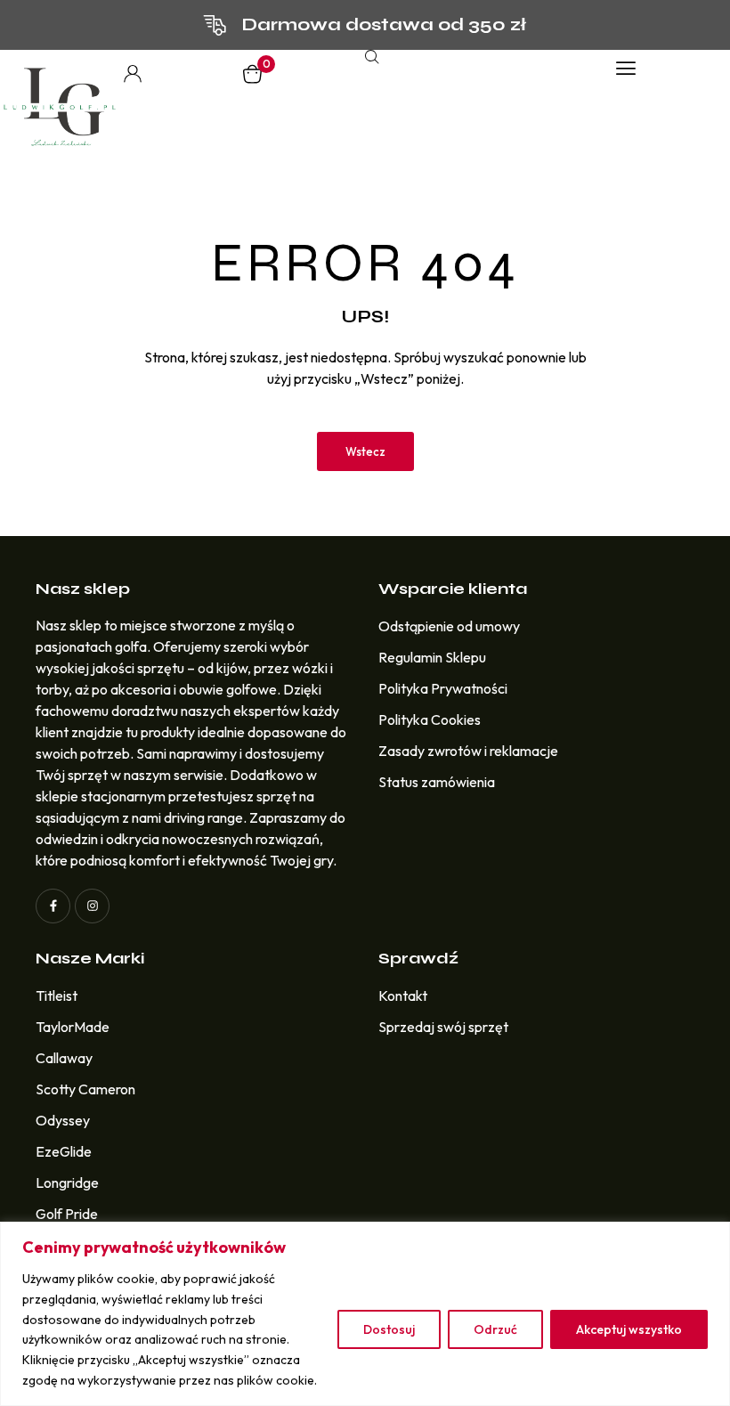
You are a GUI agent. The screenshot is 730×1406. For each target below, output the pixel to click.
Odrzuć (495, 1329)
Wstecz (365, 451)
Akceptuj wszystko (629, 1329)
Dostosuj (389, 1329)
